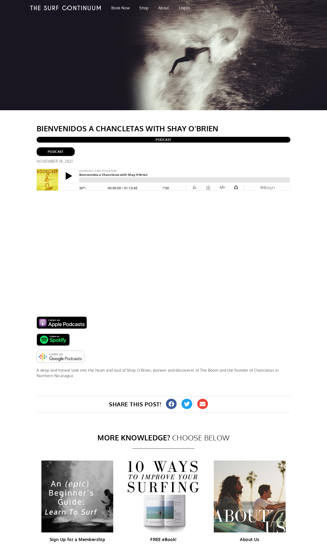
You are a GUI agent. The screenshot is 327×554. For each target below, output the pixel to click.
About (163, 8)
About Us (249, 539)
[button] (171, 404)
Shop (144, 8)
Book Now (120, 8)
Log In (184, 8)
